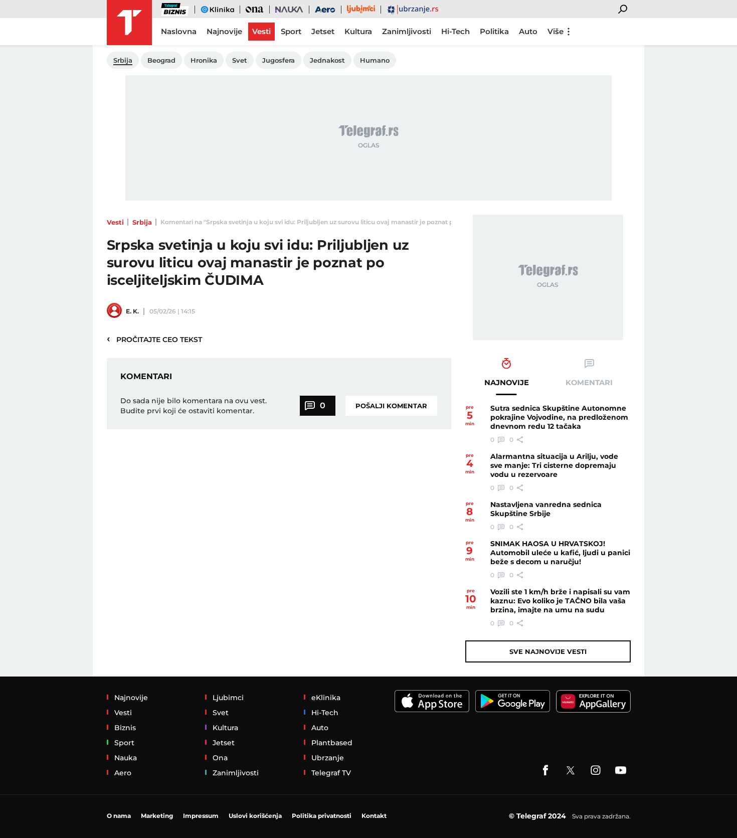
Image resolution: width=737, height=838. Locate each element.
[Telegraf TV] (621, 770)
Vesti (115, 222)
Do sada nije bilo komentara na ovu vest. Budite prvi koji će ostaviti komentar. (193, 405)
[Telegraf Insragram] (596, 770)
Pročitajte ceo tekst (154, 339)
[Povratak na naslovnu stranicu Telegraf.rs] (129, 22)
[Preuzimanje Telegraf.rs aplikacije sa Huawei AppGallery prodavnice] (593, 701)
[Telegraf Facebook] (545, 770)
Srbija (142, 222)
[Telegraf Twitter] (571, 770)
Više (555, 31)
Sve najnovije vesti (548, 651)
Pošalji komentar (391, 406)
